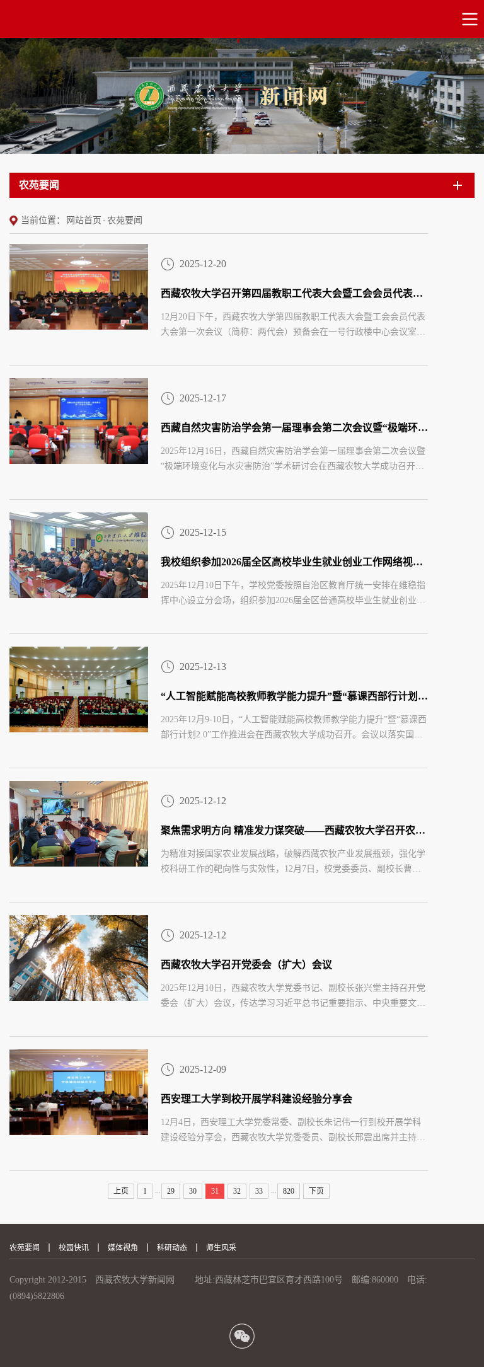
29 (171, 1191)
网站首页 (83, 220)
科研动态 (172, 1247)
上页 (121, 1191)
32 (237, 1191)
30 (193, 1191)
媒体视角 (123, 1247)
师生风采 (221, 1247)
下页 (316, 1191)
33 (259, 1191)
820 (288, 1191)
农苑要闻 (124, 220)
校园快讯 (74, 1247)
